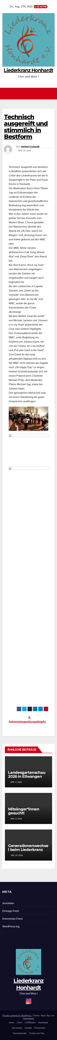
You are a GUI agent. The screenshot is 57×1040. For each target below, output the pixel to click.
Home (11, 1022)
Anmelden (8, 903)
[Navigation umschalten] (29, 94)
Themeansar (28, 1018)
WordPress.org (11, 926)
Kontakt (28, 1028)
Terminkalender (20, 1033)
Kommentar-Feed (12, 918)
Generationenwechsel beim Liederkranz (28, 847)
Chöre (19, 1022)
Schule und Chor (36, 1033)
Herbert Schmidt (30, 146)
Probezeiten (39, 1028)
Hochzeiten (17, 1028)
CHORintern (30, 1022)
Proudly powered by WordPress (17, 1015)
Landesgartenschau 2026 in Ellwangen (26, 774)
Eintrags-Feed (10, 911)
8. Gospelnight (37, 719)
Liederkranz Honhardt (28, 70)
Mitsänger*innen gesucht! (23, 811)
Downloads (43, 1022)
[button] (52, 93)
